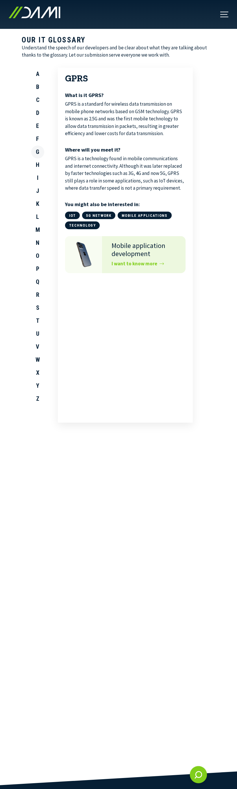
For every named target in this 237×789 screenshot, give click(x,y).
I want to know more (134, 263)
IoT (72, 215)
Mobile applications (145, 215)
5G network (98, 215)
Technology (82, 225)
